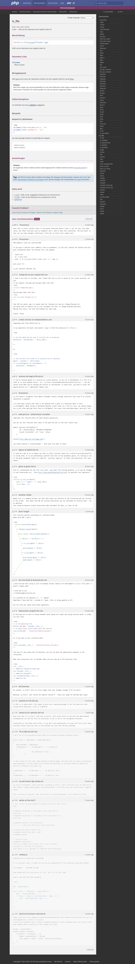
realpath (102, 183)
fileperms (103, 88)
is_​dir (101, 131)
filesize (102, 91)
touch (102, 209)
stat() (79, 179)
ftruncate (103, 124)
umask (102, 211)
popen (102, 176)
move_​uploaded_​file (106, 164)
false (72, 79)
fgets (101, 60)
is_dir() (16, 195)
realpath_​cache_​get (106, 185)
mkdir (102, 161)
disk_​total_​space (105, 41)
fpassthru (103, 102)
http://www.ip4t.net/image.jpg (31, 439)
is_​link (102, 138)
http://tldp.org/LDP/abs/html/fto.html (52, 472)
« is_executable (108, 12)
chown (102, 27)
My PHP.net (58, 962)
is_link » (120, 12)
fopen (102, 100)
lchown (102, 152)
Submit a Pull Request (44, 212)
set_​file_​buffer (104, 197)
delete (102, 34)
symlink (102, 202)
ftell (101, 121)
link (101, 154)
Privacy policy (94, 962)
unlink (102, 213)
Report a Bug (57, 212)
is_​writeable (104, 147)
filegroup (103, 79)
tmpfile (102, 206)
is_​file (102, 136)
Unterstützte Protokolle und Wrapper (30, 179)
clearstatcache (104, 29)
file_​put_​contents (105, 72)
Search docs (102, 3)
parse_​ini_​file (104, 166)
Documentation (39, 3)
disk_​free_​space (105, 39)
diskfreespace (104, 43)
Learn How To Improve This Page (23, 212)
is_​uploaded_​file (105, 143)
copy (101, 32)
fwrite (102, 126)
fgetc (101, 55)
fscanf (102, 112)
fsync (101, 119)
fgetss (102, 62)
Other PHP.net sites (80, 962)
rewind (102, 192)
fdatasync (103, 48)
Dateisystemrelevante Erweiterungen (45, 12)
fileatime (103, 74)
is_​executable (104, 133)
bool (46, 42)
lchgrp (102, 150)
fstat (101, 117)
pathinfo (102, 171)
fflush (102, 53)
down (17, 225)
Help (62, 3)
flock (101, 95)
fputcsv (102, 105)
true (16, 79)
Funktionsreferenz (25, 12)
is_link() (17, 197)
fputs (101, 107)
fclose (102, 46)
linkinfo (102, 157)
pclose (102, 173)
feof (101, 51)
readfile (102, 178)
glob (101, 128)
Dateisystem (63, 12)
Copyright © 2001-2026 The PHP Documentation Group (32, 962)
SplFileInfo (18, 200)
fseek (101, 114)
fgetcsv (102, 58)
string (31, 42)
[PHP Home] (15, 3)
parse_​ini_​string (105, 169)
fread (101, 110)
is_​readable (103, 140)
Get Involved (52, 3)
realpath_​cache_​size (106, 187)
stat (101, 199)
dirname (102, 36)
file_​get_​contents (105, 69)
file (101, 65)
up (13, 225)
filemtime (103, 84)
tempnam (103, 204)
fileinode (103, 81)
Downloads (27, 3)
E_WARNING (32, 105)
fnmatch (102, 98)
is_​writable (103, 145)
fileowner (103, 86)
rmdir (101, 195)
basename (103, 20)
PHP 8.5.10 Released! (67, 8)
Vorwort (14, 12)
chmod (102, 25)
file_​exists (103, 67)
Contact (67, 962)
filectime (103, 77)
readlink (102, 180)
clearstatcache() (79, 168)
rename (102, 190)
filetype (102, 93)
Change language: (73, 18)
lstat (101, 159)
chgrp (101, 22)
